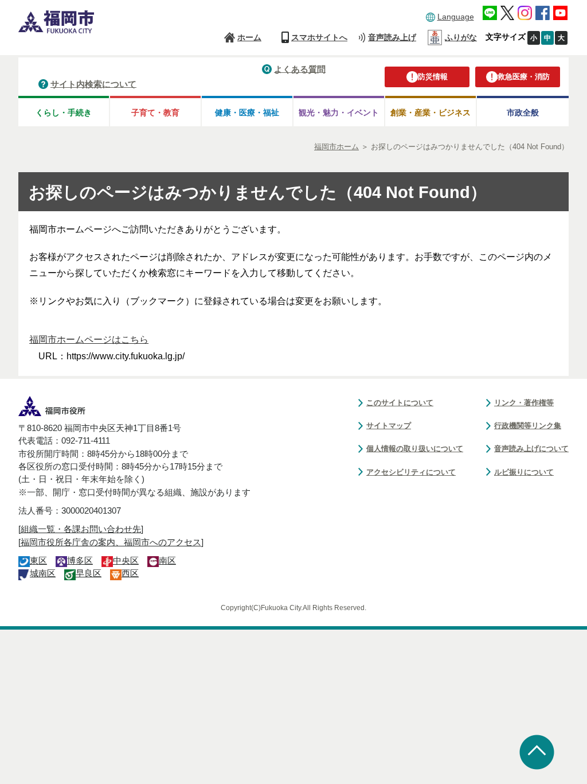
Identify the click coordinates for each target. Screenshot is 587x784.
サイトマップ (388, 425)
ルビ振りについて (524, 472)
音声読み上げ (392, 37)
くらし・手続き (64, 112)
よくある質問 (300, 68)
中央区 (126, 560)
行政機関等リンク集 (527, 425)
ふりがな (461, 37)
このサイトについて (399, 402)
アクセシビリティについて (411, 472)
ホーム (249, 37)
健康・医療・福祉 (247, 112)
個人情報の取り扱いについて (414, 448)
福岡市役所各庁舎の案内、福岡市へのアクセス (111, 542)
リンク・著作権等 (524, 402)
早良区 (88, 573)
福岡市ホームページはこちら (88, 339)
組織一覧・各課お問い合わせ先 (81, 529)
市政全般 (523, 112)
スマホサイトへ (319, 37)
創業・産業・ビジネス (430, 112)
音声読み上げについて (531, 448)
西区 (130, 573)
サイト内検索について (93, 83)
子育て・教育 (155, 112)
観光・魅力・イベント (339, 112)
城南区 (43, 573)
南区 (167, 560)
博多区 (80, 560)
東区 (38, 560)
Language (455, 16)
